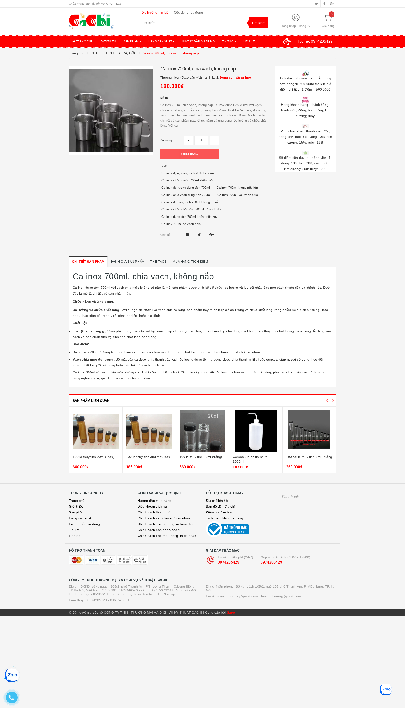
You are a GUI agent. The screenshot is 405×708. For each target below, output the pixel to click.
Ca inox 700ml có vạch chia (181, 224)
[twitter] (316, 3)
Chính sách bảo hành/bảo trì (160, 530)
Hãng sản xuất (160, 41)
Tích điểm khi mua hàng (224, 518)
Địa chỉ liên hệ (217, 500)
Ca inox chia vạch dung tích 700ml (185, 195)
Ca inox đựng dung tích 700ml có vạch (188, 173)
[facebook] (324, 3)
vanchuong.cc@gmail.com (238, 596)
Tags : (164, 165)
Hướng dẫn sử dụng (198, 41)
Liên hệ (249, 41)
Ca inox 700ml (84, 372)
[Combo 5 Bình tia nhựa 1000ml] (256, 431)
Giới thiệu (108, 41)
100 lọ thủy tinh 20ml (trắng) (201, 457)
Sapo (231, 612)
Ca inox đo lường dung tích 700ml (185, 187)
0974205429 (229, 562)
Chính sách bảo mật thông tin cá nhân (167, 536)
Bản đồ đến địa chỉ (220, 506)
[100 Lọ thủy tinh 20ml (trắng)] (203, 431)
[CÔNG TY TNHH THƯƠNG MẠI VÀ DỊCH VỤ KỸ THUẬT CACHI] (100, 21)
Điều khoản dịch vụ (152, 506)
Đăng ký (305, 26)
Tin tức (228, 41)
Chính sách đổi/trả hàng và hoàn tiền (166, 524)
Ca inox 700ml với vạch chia (238, 195)
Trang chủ (84, 41)
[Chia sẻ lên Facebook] (188, 234)
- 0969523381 (118, 600)
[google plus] (332, 3)
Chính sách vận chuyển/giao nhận (164, 518)
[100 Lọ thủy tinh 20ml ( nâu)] (96, 431)
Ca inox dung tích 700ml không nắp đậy (189, 216)
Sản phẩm (131, 41)
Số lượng (166, 140)
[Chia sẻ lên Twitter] (200, 234)
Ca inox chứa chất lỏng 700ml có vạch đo (191, 209)
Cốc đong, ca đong (188, 12)
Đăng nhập (288, 26)
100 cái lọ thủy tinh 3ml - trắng (309, 457)
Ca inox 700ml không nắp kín (237, 187)
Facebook (290, 497)
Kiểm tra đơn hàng (220, 512)
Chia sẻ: (165, 234)
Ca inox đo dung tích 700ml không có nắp (190, 202)
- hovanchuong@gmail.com (280, 596)
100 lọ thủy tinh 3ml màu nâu (148, 457)
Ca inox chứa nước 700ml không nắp (187, 180)
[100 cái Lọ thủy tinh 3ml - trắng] (309, 431)
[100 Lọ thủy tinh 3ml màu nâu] (149, 431)
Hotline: (314, 41)
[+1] (211, 234)
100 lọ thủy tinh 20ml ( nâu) (93, 457)
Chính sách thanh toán (155, 512)
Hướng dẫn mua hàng (155, 500)
